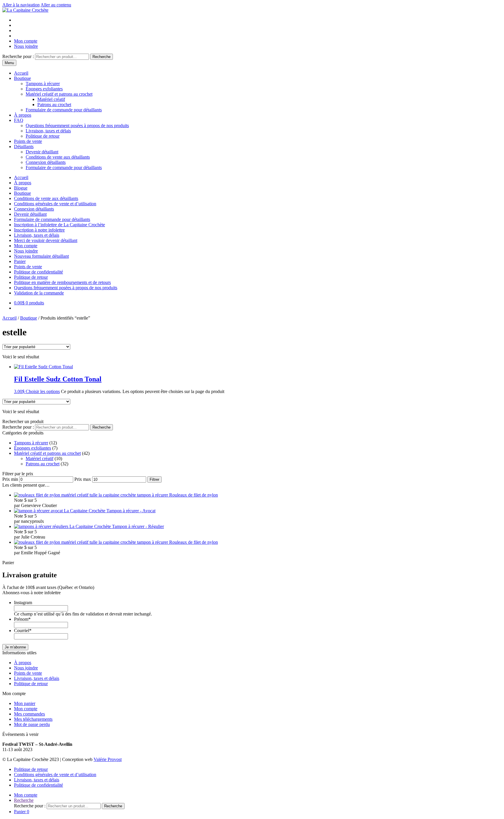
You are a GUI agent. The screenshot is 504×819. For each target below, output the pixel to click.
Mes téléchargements (33, 719)
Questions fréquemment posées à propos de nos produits (77, 125)
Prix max (82, 479)
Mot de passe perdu (32, 724)
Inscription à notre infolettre (39, 229)
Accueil (21, 73)
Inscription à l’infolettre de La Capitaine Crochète (59, 224)
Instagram (23, 602)
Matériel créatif (51, 99)
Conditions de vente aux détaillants (58, 157)
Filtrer (154, 479)
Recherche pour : (18, 56)
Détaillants (24, 146)
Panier (20, 261)
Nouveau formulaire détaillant (41, 256)
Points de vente (28, 141)
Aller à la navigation (21, 4)
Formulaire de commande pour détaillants (64, 109)
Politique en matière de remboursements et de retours (62, 282)
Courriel (23, 630)
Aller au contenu (56, 4)
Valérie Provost (108, 759)
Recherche (101, 57)
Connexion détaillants (46, 162)
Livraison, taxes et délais (48, 130)
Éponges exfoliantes (44, 88)
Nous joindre (26, 46)
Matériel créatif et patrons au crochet (59, 94)
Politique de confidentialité (38, 271)
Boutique (22, 78)
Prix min (10, 479)
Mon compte (25, 40)
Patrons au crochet (54, 104)
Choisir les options (43, 391)
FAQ (18, 120)
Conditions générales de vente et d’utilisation (55, 203)
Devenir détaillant (42, 151)
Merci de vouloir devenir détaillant (45, 240)
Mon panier (24, 703)
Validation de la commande (39, 292)
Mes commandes (29, 713)
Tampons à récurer (43, 83)
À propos (22, 115)
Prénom (22, 619)
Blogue (20, 187)
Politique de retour (43, 136)
